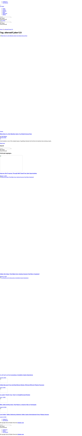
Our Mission (5, 2)
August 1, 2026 (3, 176)
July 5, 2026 (2, 387)
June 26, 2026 (3, 417)
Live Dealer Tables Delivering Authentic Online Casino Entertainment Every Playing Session (24, 414)
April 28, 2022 (3, 137)
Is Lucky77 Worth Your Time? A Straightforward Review (15, 395)
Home (1, 29)
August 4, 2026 (3, 276)
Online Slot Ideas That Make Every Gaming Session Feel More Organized (19, 274)
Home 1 (4, 431)
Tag (4, 29)
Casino (4, 9)
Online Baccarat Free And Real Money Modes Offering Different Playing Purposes (22, 385)
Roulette (4, 11)
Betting (4, 14)
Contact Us (5, 1)
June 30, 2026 (3, 407)
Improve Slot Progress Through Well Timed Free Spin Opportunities (18, 173)
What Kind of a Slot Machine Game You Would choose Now (16, 134)
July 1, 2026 (2, 397)
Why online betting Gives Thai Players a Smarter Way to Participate (18, 404)
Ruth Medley (4, 136)
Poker (4, 8)
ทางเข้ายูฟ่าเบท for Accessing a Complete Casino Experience (16, 375)
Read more (2, 143)
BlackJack (5, 13)
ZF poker (2, 6)
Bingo (4, 12)
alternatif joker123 (9, 29)
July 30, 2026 (3, 377)
